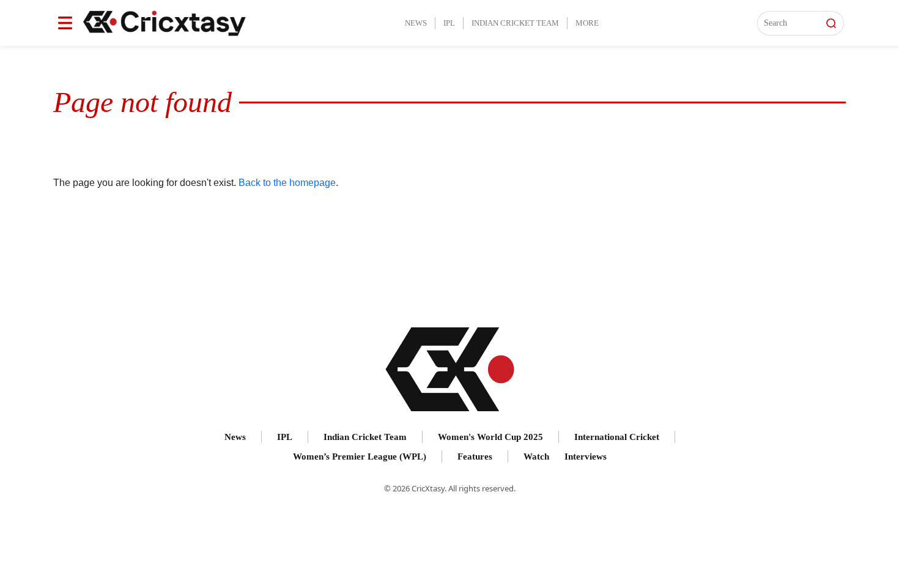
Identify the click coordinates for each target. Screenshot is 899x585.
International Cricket (616, 437)
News (416, 23)
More (587, 23)
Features (474, 456)
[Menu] (65, 23)
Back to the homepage (287, 182)
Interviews (585, 456)
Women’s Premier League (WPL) (359, 456)
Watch (536, 456)
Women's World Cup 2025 (490, 437)
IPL (449, 23)
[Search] (831, 23)
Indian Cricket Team (515, 23)
